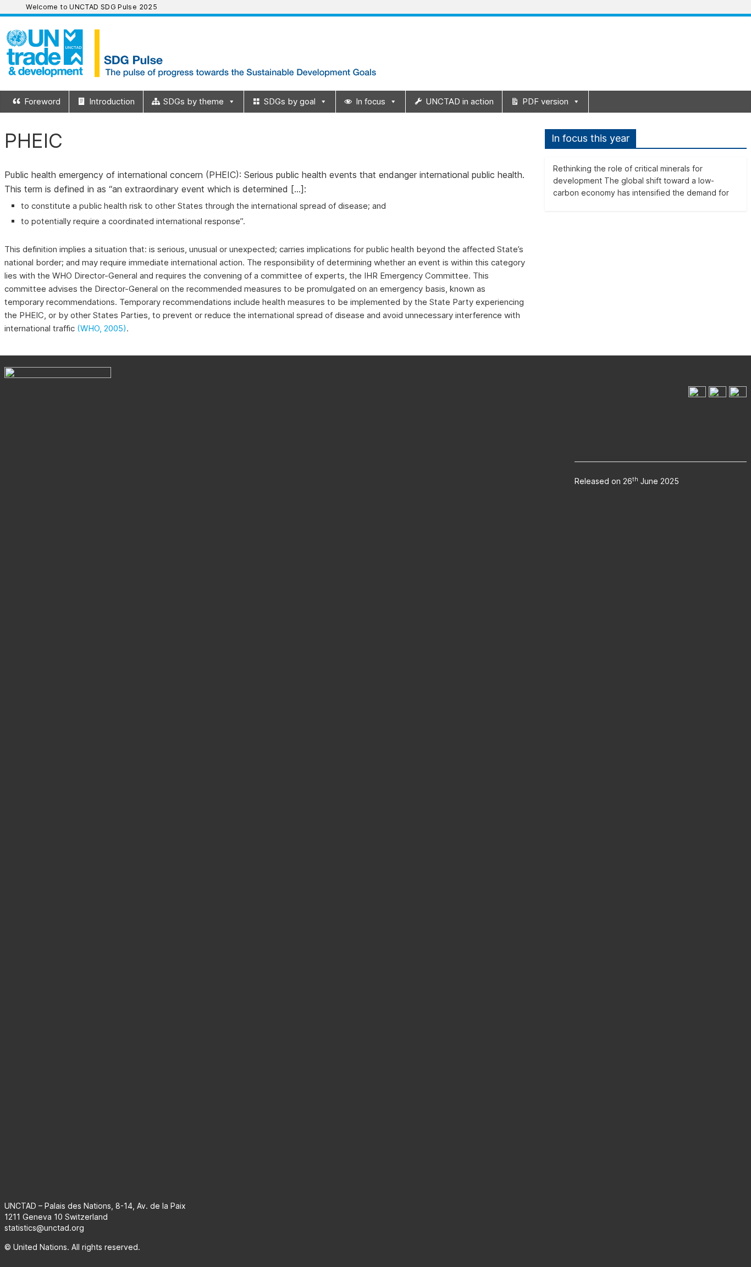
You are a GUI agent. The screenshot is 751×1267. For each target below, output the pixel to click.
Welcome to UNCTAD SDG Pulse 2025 (91, 7)
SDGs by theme (193, 101)
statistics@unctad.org (44, 1227)
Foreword (42, 101)
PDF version (545, 101)
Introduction (112, 101)
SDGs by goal (290, 101)
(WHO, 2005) (101, 328)
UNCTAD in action (460, 101)
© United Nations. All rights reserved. (72, 1247)
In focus (370, 101)
